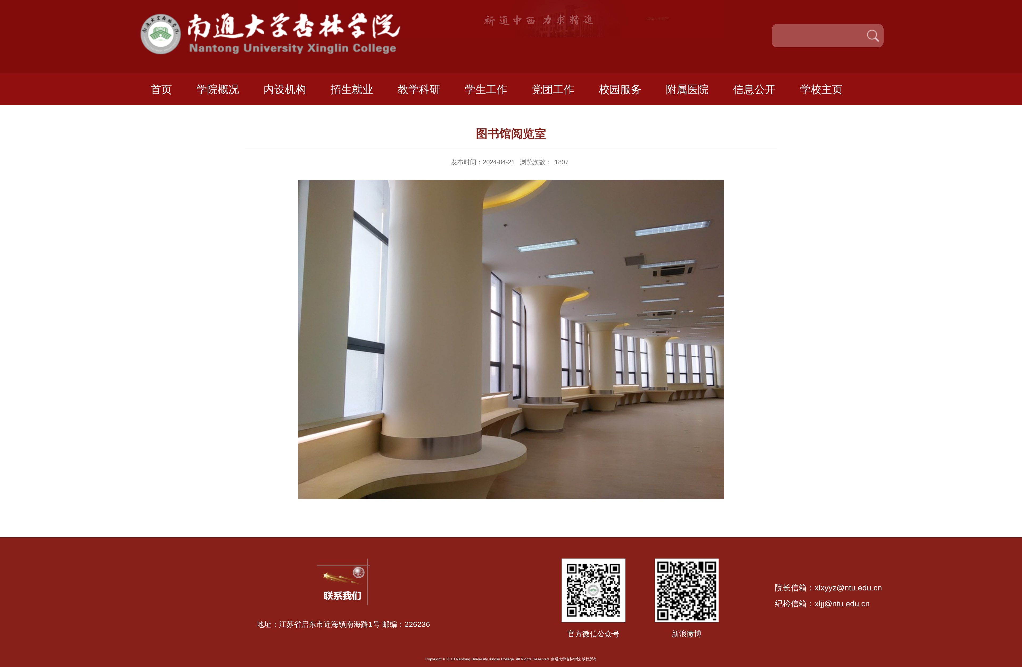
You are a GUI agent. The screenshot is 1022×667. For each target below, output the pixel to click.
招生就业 (352, 89)
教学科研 (419, 89)
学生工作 (486, 89)
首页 (161, 89)
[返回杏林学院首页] (281, 15)
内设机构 (284, 89)
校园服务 (620, 89)
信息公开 (754, 89)
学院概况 (217, 89)
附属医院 (687, 89)
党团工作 (553, 89)
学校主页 (821, 89)
